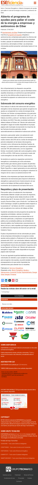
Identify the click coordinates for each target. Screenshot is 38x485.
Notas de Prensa (28, 475)
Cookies (29, 478)
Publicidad (18, 475)
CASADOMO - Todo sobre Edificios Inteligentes (14, 443)
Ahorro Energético (17, 270)
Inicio (2, 8)
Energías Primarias (10, 274)
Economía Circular (15, 272)
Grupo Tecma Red (21, 434)
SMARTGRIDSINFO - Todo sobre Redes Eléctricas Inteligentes (18, 458)
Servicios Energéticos (11, 8)
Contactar (19, 481)
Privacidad (21, 478)
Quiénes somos (7, 475)
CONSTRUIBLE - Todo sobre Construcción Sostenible (15, 447)
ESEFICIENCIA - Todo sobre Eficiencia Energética (14, 451)
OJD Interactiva (23, 364)
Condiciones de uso (9, 478)
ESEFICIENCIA (12, 3)
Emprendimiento (27, 272)
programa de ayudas (15, 35)
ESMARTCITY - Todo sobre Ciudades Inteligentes (14, 454)
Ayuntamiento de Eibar (9, 32)
